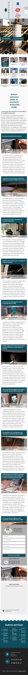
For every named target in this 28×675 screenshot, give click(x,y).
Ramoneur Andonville (23, 635)
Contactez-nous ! (18, 38)
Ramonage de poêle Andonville (5, 634)
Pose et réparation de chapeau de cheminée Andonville (14, 631)
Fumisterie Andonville (5, 630)
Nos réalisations (6, 38)
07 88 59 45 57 (9, 14)
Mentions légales (22, 671)
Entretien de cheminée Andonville (23, 630)
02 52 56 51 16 (9, 6)
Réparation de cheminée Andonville (5, 640)
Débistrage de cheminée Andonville (23, 640)
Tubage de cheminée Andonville (14, 638)
